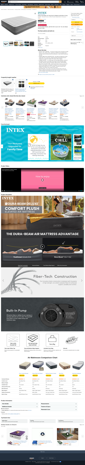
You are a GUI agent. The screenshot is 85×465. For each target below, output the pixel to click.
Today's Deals (47, 4)
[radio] (6, 44)
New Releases (30, 4)
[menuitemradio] (81, 190)
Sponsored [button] (2, 426)
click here (30, 410)
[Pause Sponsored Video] (27, 437)
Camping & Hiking (17, 9)
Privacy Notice (34, 461)
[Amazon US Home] (32, 458)
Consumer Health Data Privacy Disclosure (43, 461)
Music (72, 4)
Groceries (36, 4)
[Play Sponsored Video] (42, 434)
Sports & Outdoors (4, 9)
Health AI (6, 4)
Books (52, 4)
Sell (60, 4)
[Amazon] (4, 1)
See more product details (43, 72)
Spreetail (78, 26)
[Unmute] (82, 191)
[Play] (2, 191)
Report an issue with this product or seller (46, 74)
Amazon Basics (18, 4)
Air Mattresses (34, 9)
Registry (68, 4)
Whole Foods (41, 4)
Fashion (63, 4)
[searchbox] (35, 2)
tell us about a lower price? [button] (13, 413)
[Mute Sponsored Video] (27, 439)
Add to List (74, 35)
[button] (2, 4)
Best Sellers (24, 4)
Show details (33, 88)
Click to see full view (19, 40)
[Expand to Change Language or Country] (45, 458)
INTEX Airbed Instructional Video (8, 170)
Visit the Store (76, 159)
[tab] (23, 265)
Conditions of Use (28, 461)
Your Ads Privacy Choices (55, 461)
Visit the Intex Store (41, 14)
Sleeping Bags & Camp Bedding (26, 9)
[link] (21, 83)
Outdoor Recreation (11, 9)
